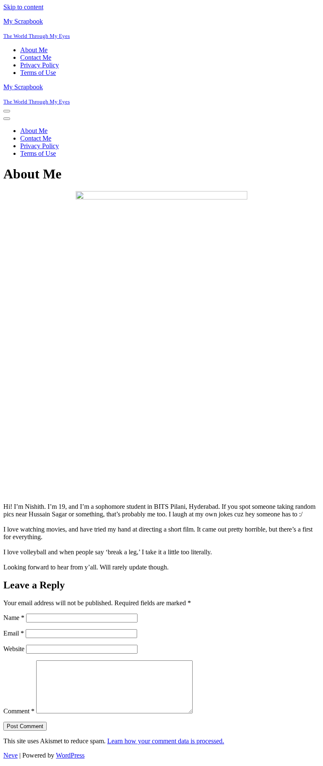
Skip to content (23, 7)
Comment (18, 711)
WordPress (70, 755)
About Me (34, 49)
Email (13, 633)
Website (13, 648)
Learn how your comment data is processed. (165, 741)
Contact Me (35, 57)
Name (13, 617)
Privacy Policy (39, 65)
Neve (10, 755)
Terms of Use (38, 72)
